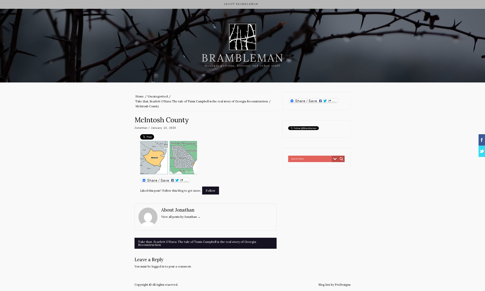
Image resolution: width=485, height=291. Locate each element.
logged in (158, 266)
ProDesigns (342, 284)
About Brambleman (241, 4)
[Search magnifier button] (341, 159)
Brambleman (242, 57)
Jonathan (141, 127)
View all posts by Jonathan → (180, 217)
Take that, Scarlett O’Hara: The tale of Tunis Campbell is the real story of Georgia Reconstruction (197, 243)
